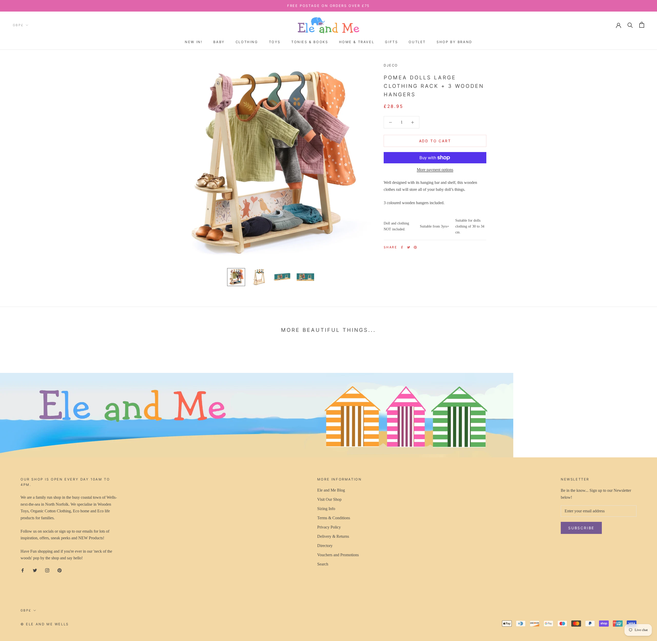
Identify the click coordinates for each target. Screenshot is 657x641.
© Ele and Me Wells (45, 624)
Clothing (247, 42)
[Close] (644, 545)
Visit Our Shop (329, 499)
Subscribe (601, 626)
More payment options (435, 169)
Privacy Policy (329, 527)
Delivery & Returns (333, 536)
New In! (193, 42)
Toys (275, 42)
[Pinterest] (415, 247)
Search (322, 564)
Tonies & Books (309, 42)
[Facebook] (401, 247)
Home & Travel (356, 42)
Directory (325, 545)
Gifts (391, 42)
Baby (219, 42)
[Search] (630, 24)
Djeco (391, 65)
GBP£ (18, 25)
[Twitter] (408, 247)
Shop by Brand (454, 42)
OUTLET (417, 42)
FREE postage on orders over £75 (328, 6)
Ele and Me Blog (331, 490)
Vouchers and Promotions (338, 555)
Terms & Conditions (333, 518)
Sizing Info (326, 508)
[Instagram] (47, 570)
